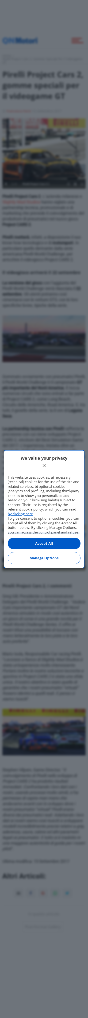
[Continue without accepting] (44, 465)
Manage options (44, 558)
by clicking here (20, 513)
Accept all (44, 543)
